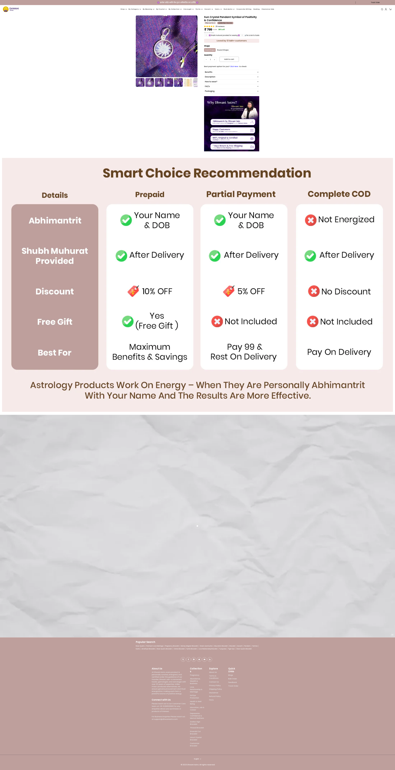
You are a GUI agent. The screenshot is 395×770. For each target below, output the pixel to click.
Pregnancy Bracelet (172, 646)
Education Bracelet (221, 646)
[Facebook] (188, 659)
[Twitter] (183, 659)
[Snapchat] (199, 659)
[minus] (206, 59)
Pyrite (138, 649)
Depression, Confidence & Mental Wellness (197, 715)
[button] (229, 59)
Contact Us (214, 682)
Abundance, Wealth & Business (195, 681)
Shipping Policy (215, 689)
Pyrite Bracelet (191, 649)
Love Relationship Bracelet (208, 649)
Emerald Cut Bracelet (195, 732)
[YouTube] (204, 659)
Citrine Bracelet (179, 649)
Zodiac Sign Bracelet (195, 723)
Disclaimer (213, 693)
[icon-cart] (390, 9)
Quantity (208, 55)
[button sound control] (392, 635)
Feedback (232, 682)
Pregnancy (194, 675)
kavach (239, 646)
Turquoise (222, 649)
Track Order (375, 2)
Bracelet (232, 646)
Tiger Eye (231, 649)
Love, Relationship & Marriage (196, 689)
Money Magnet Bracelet (189, 646)
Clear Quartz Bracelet (244, 649)
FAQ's (211, 700)
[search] (382, 9)
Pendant (247, 646)
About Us (213, 672)
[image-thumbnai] (140, 82)
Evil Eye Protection (194, 696)
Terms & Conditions (213, 677)
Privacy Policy (215, 685)
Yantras (255, 646)
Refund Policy (215, 696)
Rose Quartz (140, 646)
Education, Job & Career (197, 708)
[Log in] (385, 9)
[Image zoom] (167, 46)
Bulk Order (232, 679)
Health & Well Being (195, 702)
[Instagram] (194, 659)
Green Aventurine (206, 646)
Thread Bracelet (197, 728)
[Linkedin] (210, 659)
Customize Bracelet (194, 744)
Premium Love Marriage (154, 646)
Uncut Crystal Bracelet (196, 738)
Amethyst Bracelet (148, 649)
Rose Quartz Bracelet (164, 649)
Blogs (230, 675)
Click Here (234, 66)
